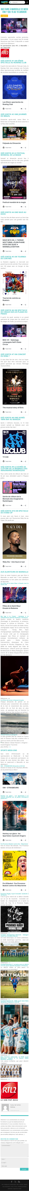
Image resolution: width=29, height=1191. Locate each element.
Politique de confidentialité (10, 1184)
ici (10, 747)
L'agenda (4, 16)
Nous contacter (20, 1184)
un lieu (12, 1186)
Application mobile (17, 1188)
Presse (15, 1186)
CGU (2, 1184)
